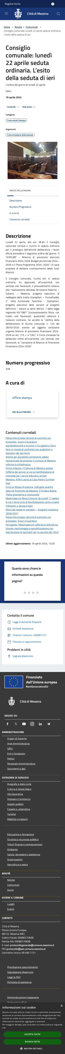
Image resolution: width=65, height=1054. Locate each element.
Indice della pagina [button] (20, 190)
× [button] (61, 1006)
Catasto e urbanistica (18, 809)
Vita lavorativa (15, 794)
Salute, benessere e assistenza (23, 854)
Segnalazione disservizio (20, 972)
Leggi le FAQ (14, 977)
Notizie (11, 880)
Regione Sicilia (12, 4)
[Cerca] (58, 14)
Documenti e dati (16, 768)
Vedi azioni (27, 107)
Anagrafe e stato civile (19, 784)
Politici (11, 758)
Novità (18, 27)
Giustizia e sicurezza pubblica (22, 839)
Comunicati (32, 27)
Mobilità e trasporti (17, 819)
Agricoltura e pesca (17, 864)
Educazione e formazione (20, 834)
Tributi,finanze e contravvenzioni (24, 844)
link (4, 1027)
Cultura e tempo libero (19, 789)
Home (7, 27)
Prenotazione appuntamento (22, 967)
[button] (32, 1048)
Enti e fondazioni (16, 753)
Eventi (10, 909)
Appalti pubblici (15, 804)
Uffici (10, 748)
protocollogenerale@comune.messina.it (32, 945)
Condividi (11, 107)
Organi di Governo (17, 738)
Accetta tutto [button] (32, 1034)
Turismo (11, 814)
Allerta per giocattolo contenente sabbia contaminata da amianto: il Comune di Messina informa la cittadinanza (31, 460)
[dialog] (32, 1028)
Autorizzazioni (15, 859)
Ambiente (12, 849)
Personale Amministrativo (21, 763)
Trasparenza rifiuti (17, 1002)
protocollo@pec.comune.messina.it (26, 949)
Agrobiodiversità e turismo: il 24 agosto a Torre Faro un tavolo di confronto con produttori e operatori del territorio (31, 449)
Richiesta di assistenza (19, 982)
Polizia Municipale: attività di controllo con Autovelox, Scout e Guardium (28, 440)
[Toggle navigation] (6, 13)
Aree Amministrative (18, 743)
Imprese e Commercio (18, 799)
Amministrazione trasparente (23, 997)
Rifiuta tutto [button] (32, 1041)
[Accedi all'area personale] (53, 4)
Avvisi (10, 890)
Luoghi (11, 904)
